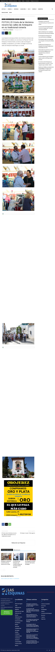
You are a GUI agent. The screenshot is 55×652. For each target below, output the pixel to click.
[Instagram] (49, 650)
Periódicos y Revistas (13, 1)
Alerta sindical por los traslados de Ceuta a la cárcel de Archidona (46, 32)
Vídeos (19, 1)
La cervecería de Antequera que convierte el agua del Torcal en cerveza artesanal (17, 564)
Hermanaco (22, 19)
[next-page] (4, 570)
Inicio (2, 16)
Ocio (29, 9)
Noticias (3, 9)
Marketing (40, 9)
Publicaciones (5, 12)
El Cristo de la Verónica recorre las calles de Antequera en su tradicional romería (9, 534)
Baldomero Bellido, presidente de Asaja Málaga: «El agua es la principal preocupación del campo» (46, 69)
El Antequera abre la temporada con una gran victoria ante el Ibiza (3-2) (46, 41)
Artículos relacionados (7, 550)
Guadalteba (23, 9)
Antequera (17, 19)
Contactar (27, 1)
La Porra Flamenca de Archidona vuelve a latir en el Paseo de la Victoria (46, 58)
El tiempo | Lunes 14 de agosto (27, 533)
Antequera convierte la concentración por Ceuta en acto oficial (6, 563)
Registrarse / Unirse (4, 1)
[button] (52, 9)
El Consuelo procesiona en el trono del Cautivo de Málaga (30, 563)
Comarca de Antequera (10, 19)
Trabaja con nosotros (34, 1)
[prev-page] (2, 570)
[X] (6, 33)
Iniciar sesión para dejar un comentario (10, 578)
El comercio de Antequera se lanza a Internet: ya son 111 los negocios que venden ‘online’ (46, 63)
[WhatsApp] (9, 33)
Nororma (16, 9)
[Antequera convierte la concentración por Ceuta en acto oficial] (6, 556)
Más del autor (17, 550)
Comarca (10, 9)
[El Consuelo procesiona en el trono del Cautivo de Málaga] (30, 556)
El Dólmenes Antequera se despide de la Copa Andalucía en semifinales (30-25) (46, 46)
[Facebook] (3, 33)
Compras (34, 9)
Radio (23, 1)
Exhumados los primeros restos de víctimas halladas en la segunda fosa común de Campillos (46, 52)
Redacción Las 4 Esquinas (8, 29)
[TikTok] (52, 650)
